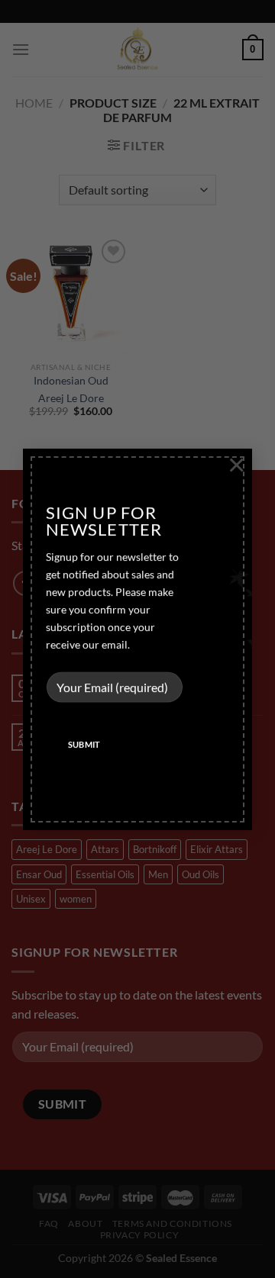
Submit (84, 744)
